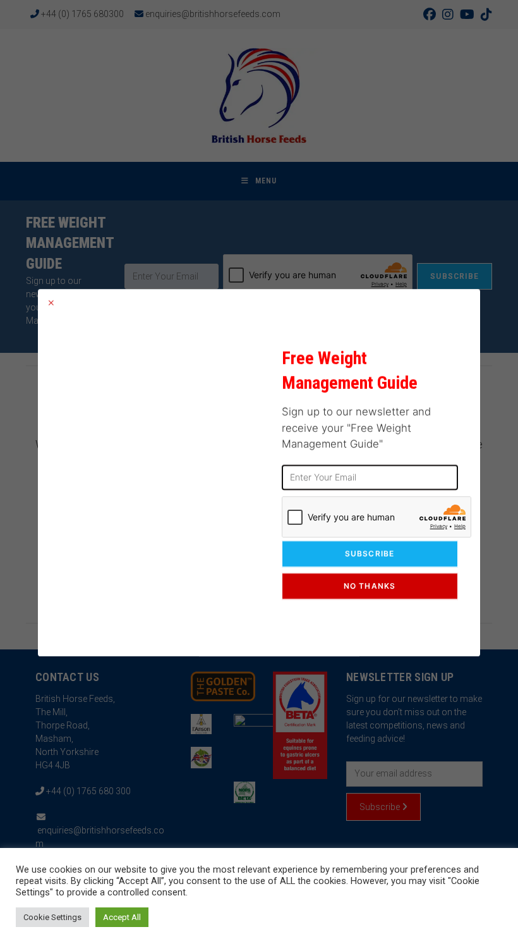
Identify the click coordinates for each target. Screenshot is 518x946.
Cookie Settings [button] (52, 917)
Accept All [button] (122, 917)
